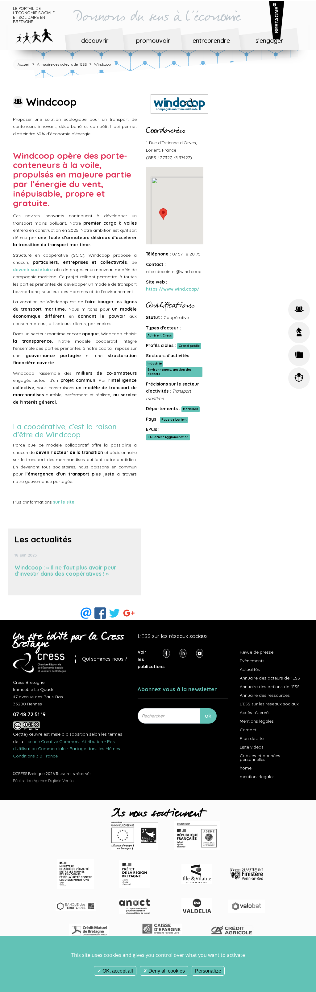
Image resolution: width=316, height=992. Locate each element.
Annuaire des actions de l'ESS (270, 686)
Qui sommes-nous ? (104, 659)
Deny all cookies (166, 971)
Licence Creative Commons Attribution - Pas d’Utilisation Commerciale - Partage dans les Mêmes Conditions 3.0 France (66, 749)
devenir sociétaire (33, 269)
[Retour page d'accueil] (38, 35)
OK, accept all (117, 971)
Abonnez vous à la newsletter (177, 689)
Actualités (250, 669)
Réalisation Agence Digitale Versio (43, 780)
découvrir (95, 40)
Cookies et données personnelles (260, 757)
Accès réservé (254, 712)
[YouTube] (199, 653)
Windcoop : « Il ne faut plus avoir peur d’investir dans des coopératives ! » (65, 570)
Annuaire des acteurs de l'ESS (62, 64)
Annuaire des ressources (265, 695)
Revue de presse (256, 652)
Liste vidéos (252, 747)
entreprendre (211, 40)
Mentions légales (257, 721)
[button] (163, 214)
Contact (248, 730)
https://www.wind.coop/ (172, 289)
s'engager (269, 40)
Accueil (24, 64)
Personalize (208, 971)
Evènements (252, 660)
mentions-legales (257, 776)
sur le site (63, 502)
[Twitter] (183, 653)
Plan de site (252, 738)
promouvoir (153, 40)
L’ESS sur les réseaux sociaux (269, 704)
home (246, 768)
